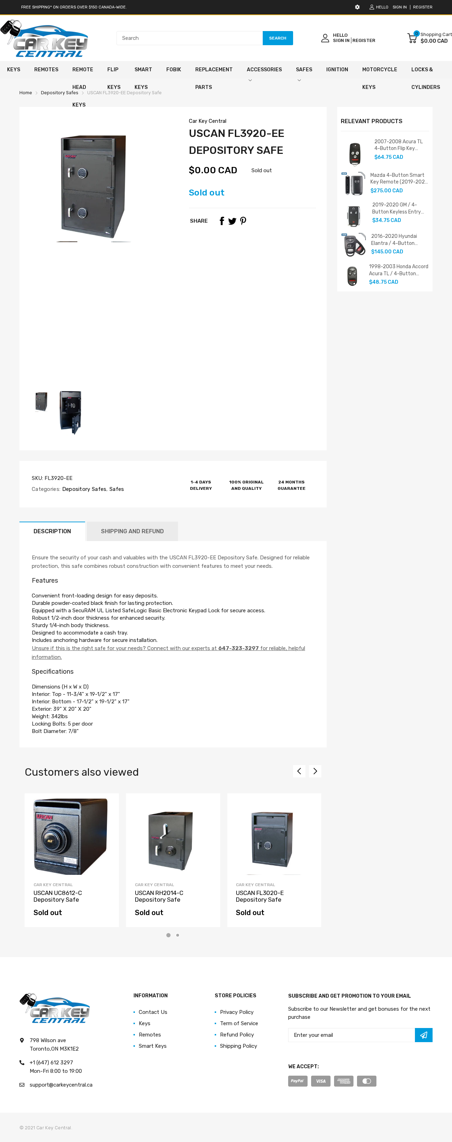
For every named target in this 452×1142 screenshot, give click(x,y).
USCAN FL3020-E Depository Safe (260, 896)
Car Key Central (207, 121)
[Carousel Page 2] (178, 935)
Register (423, 7)
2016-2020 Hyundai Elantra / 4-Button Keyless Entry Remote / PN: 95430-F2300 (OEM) (399, 240)
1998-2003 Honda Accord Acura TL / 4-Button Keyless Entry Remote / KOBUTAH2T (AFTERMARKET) (398, 270)
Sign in (400, 7)
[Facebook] (222, 221)
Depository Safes (83, 489)
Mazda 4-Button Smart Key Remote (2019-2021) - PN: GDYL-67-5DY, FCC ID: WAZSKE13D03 (399, 179)
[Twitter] (232, 221)
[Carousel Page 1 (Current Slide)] (168, 935)
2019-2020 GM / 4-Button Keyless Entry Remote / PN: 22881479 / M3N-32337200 (400, 208)
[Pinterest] (243, 221)
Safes (116, 489)
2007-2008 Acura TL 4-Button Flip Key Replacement (398, 145)
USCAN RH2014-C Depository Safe (159, 896)
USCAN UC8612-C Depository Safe (58, 896)
